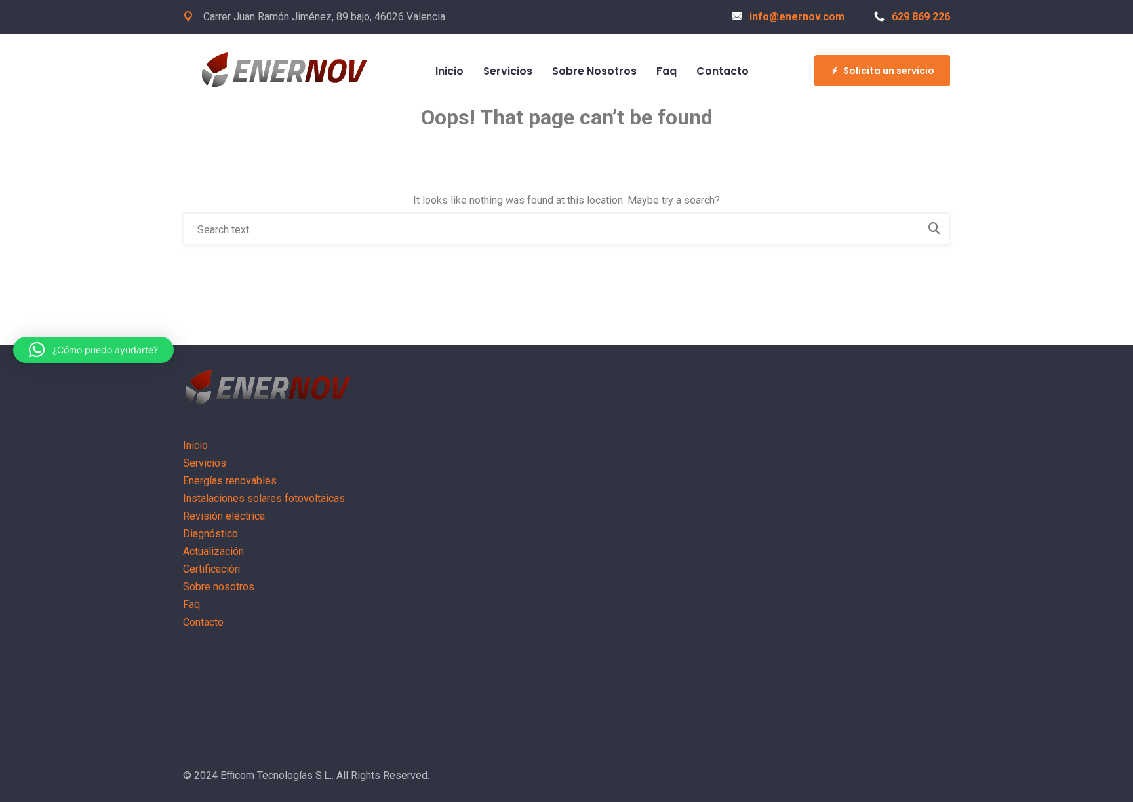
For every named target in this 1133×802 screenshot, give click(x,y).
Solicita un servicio (888, 70)
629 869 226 (921, 16)
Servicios (507, 71)
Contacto (722, 71)
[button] (93, 350)
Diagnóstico (210, 533)
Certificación (211, 569)
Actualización (213, 551)
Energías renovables (230, 480)
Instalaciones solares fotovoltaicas (264, 498)
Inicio (449, 71)
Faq (666, 71)
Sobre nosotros (594, 71)
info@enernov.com (797, 16)
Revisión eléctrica (224, 516)
